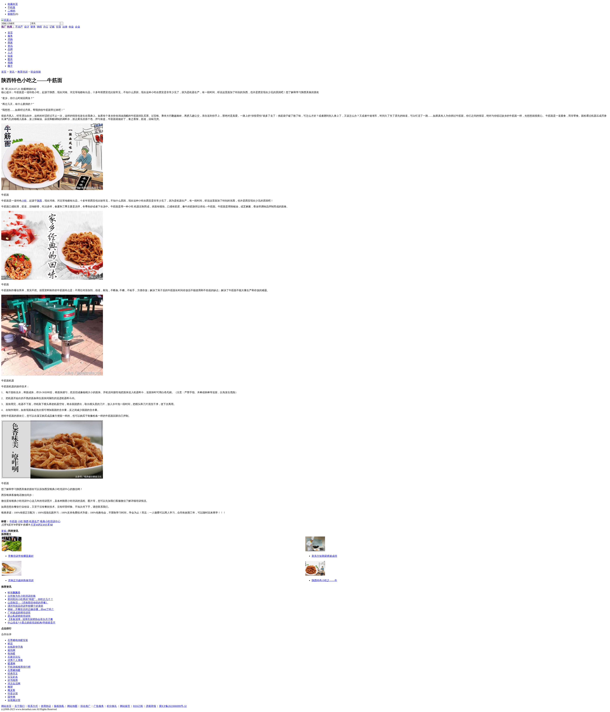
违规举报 (151, 706)
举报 (18, 524)
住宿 (58, 26)
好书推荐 (13, 680)
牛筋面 (13, 521)
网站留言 (125, 706)
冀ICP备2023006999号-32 (173, 706)
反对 (11, 524)
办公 (45, 26)
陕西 (39, 200)
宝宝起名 (13, 677)
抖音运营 (13, 693)
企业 (77, 26)
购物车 (11, 14)
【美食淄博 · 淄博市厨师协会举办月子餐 (30, 619)
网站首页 (6, 706)
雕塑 (10, 687)
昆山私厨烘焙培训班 (19, 616)
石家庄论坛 (14, 657)
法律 (64, 26)
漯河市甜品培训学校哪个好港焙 (25, 606)
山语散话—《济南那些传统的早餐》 (28, 602)
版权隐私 (59, 706)
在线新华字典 (15, 647)
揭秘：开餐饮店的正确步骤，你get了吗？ (31, 609)
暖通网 (11, 663)
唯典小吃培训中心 (50, 521)
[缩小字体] (6, 88)
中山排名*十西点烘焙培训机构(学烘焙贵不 (31, 622)
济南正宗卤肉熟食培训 (21, 580)
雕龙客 (11, 690)
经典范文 (13, 673)
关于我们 (19, 706)
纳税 (39, 26)
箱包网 (11, 650)
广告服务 (99, 706)
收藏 (26, 524)
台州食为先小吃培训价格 (22, 596)
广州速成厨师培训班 (19, 612)
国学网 (11, 696)
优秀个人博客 (15, 660)
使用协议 (46, 706)
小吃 (24, 200)
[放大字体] (2, 88)
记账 (52, 26)
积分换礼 (112, 706)
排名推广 (85, 706)
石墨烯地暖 (14, 670)
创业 (71, 26)
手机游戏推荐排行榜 (19, 667)
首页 (3, 71)
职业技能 (36, 71)
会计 (26, 26)
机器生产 (34, 521)
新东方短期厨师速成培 (324, 556)
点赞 (4, 524)
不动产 (19, 26)
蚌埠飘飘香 (14, 592)
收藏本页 (13, 4)
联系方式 (33, 706)
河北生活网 (14, 683)
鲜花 (10, 643)
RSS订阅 (138, 706)
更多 (4, 531)
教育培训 (22, 71)
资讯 (11, 71)
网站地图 (72, 706)
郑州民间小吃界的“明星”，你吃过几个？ (30, 599)
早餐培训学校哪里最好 (21, 556)
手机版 (11, 7)
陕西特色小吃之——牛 (324, 580)
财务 (33, 26)
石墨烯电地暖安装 (18, 640)
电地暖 (11, 653)
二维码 (11, 10)
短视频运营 (14, 700)
